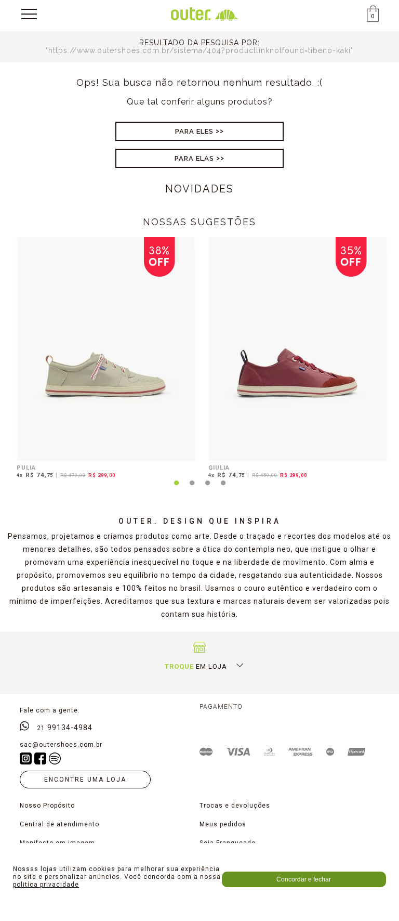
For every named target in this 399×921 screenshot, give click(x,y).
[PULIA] (106, 349)
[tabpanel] (104, 360)
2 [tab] (192, 489)
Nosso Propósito (47, 805)
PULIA (26, 467)
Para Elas (194, 158)
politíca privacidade (46, 884)
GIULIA (219, 467)
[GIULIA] (298, 349)
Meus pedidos (223, 824)
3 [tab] (207, 489)
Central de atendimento (59, 824)
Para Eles (194, 131)
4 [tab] (223, 489)
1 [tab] (176, 489)
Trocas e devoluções (235, 805)
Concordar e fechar (303, 879)
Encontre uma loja (85, 779)
